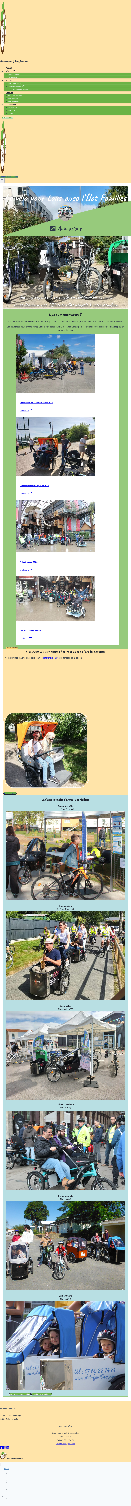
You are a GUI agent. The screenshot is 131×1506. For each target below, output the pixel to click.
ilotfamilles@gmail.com (65, 1444)
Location (7, 1487)
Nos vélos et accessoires (15, 95)
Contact (10, 113)
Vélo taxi (7, 1471)
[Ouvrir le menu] (2, 180)
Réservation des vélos (9, 177)
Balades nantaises (13, 74)
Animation (7, 1478)
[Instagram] (5, 1448)
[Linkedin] (8, 1448)
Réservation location (14, 101)
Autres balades (12, 77)
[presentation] (67, 364)
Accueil (9, 68)
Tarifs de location (13, 98)
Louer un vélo (7, 118)
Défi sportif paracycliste (30, 630)
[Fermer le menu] (0, 1464)
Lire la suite (26, 411)
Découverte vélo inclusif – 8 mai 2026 (36, 403)
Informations (11, 110)
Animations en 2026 (29, 562)
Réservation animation (14, 83)
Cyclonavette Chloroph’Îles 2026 (34, 486)
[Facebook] (1, 1448)
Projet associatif (12, 107)
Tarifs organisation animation (20, 89)
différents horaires (51, 658)
